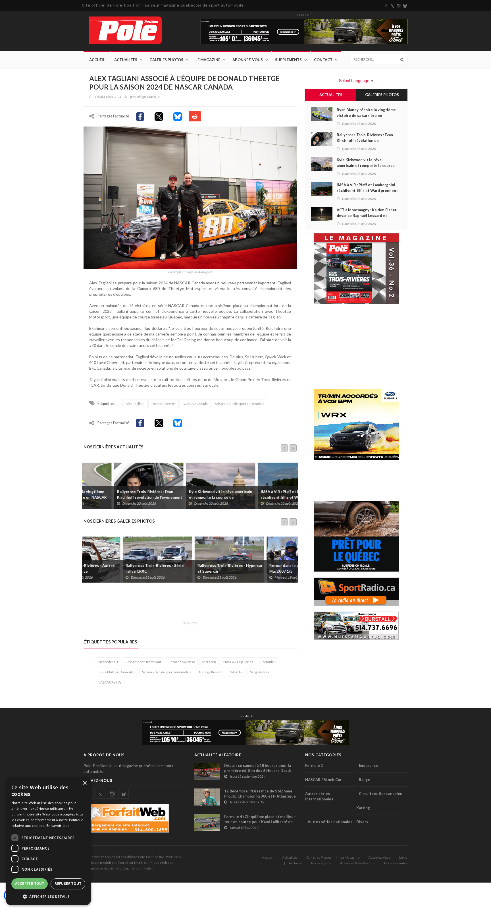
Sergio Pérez (259, 672)
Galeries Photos (166, 59)
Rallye (364, 779)
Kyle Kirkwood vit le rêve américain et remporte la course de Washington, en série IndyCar (190, 497)
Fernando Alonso (181, 662)
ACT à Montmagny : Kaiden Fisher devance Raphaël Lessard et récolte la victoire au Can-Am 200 (367, 215)
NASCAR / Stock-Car (323, 779)
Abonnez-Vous (247, 59)
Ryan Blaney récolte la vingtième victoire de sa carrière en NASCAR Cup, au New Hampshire (366, 115)
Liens (403, 857)
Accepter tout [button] (29, 883)
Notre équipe (321, 863)
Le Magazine (207, 59)
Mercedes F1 (108, 662)
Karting (363, 808)
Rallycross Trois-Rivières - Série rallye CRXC (115, 568)
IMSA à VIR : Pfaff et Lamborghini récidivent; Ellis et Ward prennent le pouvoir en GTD (263, 497)
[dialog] (48, 841)
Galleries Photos (319, 857)
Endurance (368, 765)
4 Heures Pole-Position (357, 863)
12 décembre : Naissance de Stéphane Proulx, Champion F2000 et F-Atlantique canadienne (260, 796)
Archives (295, 863)
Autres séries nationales (330, 821)
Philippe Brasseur (147, 97)
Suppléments (288, 59)
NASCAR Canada (195, 403)
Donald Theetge (163, 403)
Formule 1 (268, 662)
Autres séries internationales (319, 796)
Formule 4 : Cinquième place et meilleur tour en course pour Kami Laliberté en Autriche (259, 821)
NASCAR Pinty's (110, 682)
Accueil (97, 59)
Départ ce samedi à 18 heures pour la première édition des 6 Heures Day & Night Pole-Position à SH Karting (257, 770)
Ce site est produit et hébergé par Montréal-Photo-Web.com (129, 862)
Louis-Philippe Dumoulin (116, 672)
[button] (48, 896)
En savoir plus (57, 825)
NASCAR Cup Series (238, 662)
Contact (323, 59)
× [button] (84, 783)
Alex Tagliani (135, 403)
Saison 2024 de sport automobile (239, 403)
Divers (362, 821)
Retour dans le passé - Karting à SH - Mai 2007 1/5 (263, 568)
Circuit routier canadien (380, 793)
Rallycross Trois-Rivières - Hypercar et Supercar (191, 568)
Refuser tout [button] (68, 883)
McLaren (209, 662)
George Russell (210, 672)
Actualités (125, 59)
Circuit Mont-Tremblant (143, 662)
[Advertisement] (187, 605)
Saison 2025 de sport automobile (167, 672)
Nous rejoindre (395, 863)
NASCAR (236, 672)
